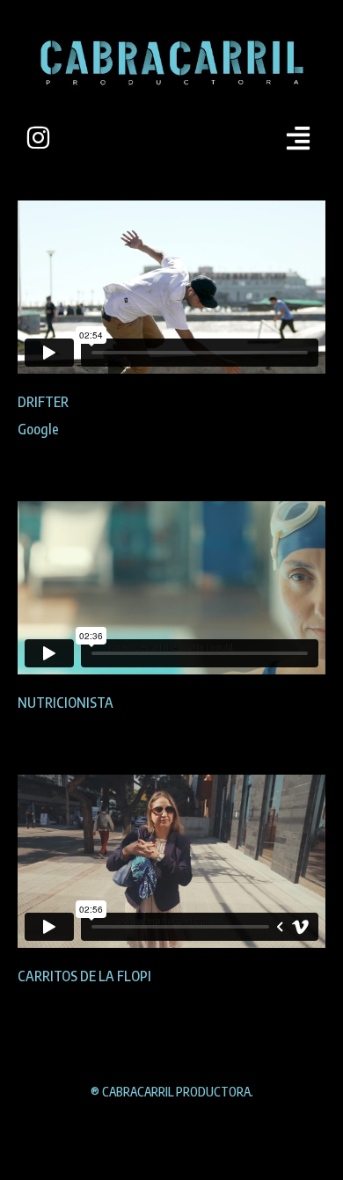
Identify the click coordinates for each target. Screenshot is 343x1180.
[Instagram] (38, 137)
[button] (297, 137)
